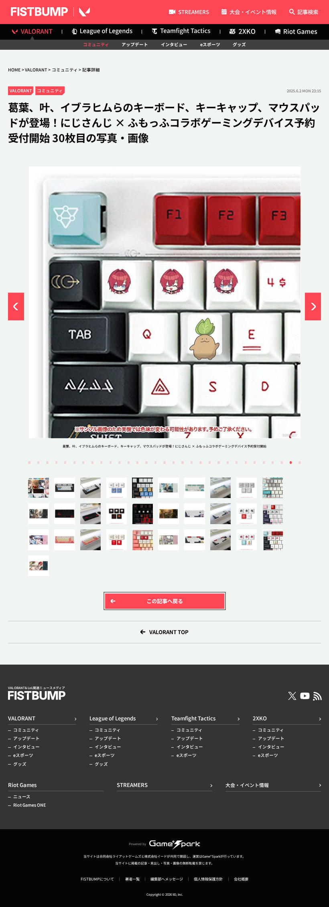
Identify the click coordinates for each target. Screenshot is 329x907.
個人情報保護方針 (208, 879)
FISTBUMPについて (97, 879)
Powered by (137, 844)
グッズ (239, 45)
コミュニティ (96, 45)
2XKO (260, 718)
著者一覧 (132, 879)
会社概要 (241, 879)
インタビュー (174, 45)
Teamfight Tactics (193, 718)
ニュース (21, 797)
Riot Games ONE (29, 805)
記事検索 (307, 12)
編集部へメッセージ (166, 879)
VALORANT (36, 70)
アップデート (135, 45)
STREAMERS (193, 12)
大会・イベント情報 (252, 12)
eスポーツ (210, 45)
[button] (16, 306)
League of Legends (112, 718)
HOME (14, 70)
